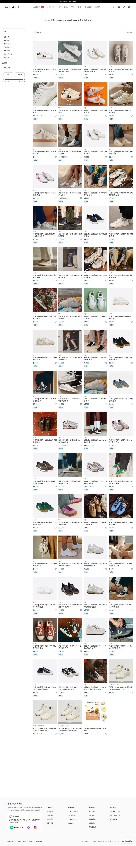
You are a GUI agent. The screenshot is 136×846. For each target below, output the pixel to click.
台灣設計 (50, 7)
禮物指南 (88, 7)
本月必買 (38, 7)
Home (46, 21)
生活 (59, 7)
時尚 (66, 7)
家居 (72, 7)
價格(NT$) (7, 68)
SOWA (86, 726)
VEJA (34, 67)
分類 (5, 31)
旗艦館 (97, 7)
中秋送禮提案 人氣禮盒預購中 (68, 2)
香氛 (79, 7)
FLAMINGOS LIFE (114, 685)
